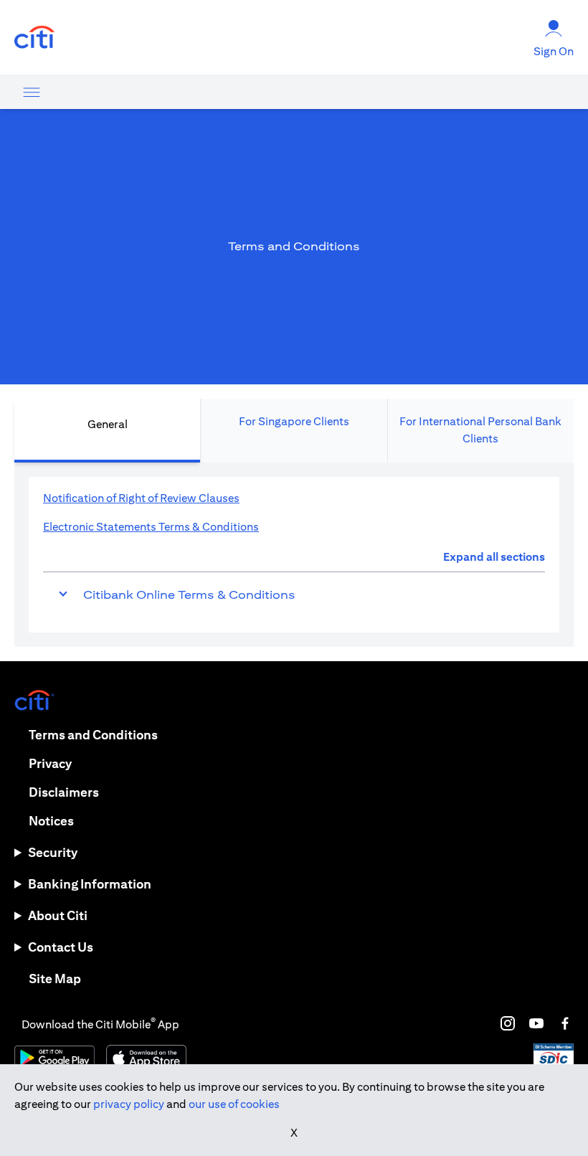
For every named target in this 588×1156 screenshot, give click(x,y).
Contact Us (60, 946)
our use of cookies (234, 1104)
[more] (31, 91)
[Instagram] (507, 1023)
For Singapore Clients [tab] (294, 421)
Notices (51, 820)
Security (52, 852)
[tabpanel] (294, 555)
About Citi (57, 915)
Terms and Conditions (93, 734)
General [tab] (107, 424)
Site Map (55, 978)
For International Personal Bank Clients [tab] (480, 429)
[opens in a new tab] (34, 37)
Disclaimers (64, 792)
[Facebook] (565, 1023)
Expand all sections (494, 557)
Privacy (50, 763)
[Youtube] (536, 1023)
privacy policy (128, 1104)
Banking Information (89, 883)
